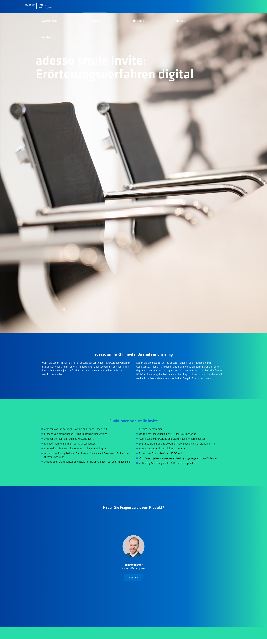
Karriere (181, 21)
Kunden (46, 37)
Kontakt (133, 577)
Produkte (94, 21)
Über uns (138, 21)
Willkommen (49, 21)
